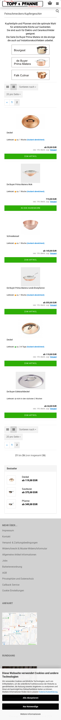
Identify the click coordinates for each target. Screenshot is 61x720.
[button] (7, 87)
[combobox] (27, 87)
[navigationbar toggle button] (57, 3)
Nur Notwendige (30, 706)
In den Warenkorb (30, 208)
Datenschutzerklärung (48, 692)
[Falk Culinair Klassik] (30, 75)
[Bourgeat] (30, 50)
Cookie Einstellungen (13, 590)
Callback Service (10, 584)
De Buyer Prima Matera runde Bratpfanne (26, 288)
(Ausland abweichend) (35, 140)
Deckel (10, 132)
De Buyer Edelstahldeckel (18, 391)
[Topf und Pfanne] (22, 3)
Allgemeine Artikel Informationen (19, 554)
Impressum (8, 530)
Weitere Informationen (30, 714)
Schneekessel (13, 236)
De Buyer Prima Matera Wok (19, 184)
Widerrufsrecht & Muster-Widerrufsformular (24, 548)
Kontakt (6, 536)
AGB (4, 572)
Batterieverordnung (12, 566)
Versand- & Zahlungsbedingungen (20, 542)
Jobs (4, 560)
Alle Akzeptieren (30, 698)
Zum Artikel (30, 156)
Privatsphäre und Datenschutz (18, 578)
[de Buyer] (30, 62)
